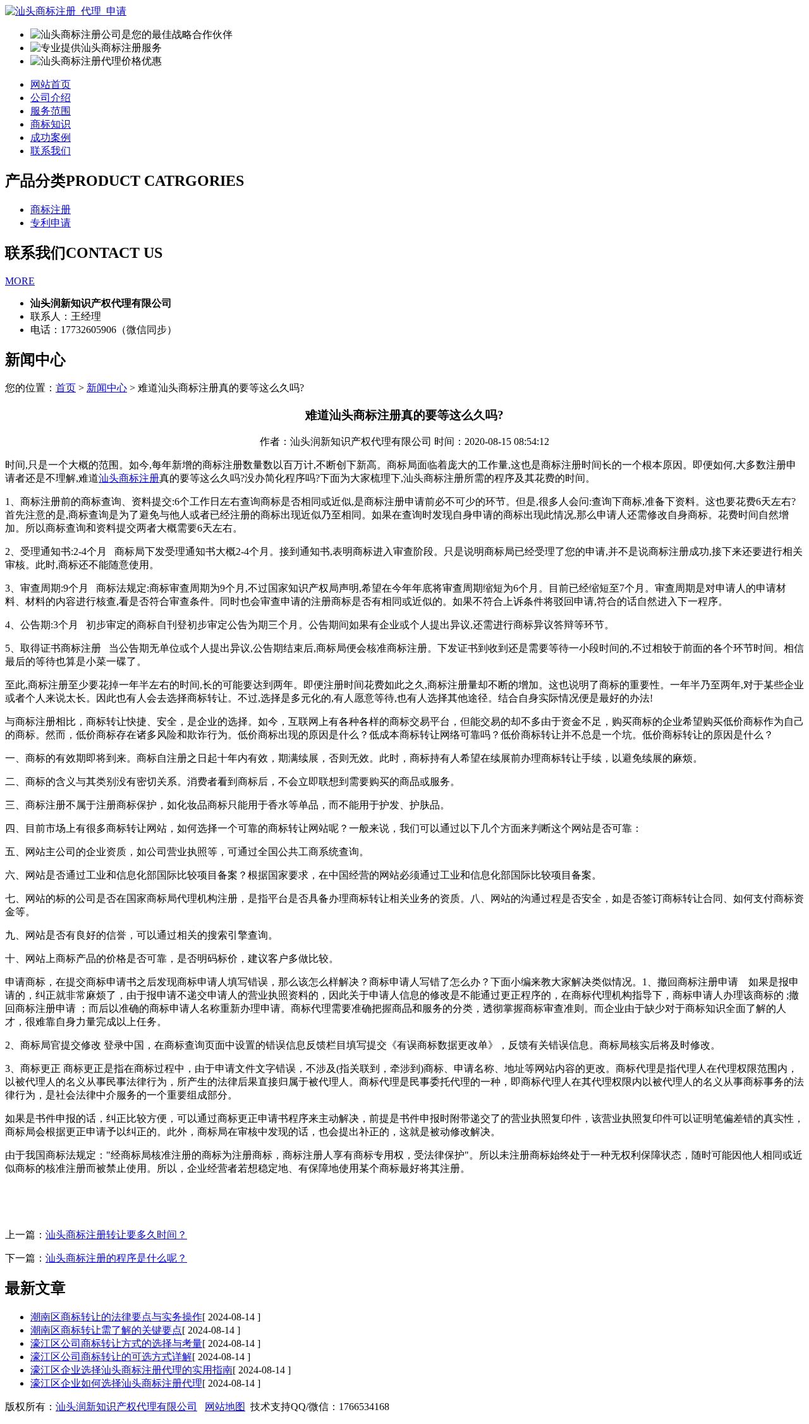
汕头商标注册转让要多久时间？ (116, 1234)
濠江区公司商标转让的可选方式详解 (111, 1356)
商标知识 (50, 124)
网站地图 (225, 1406)
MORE (20, 281)
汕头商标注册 (129, 478)
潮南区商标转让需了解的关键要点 (106, 1330)
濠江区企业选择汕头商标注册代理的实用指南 (131, 1370)
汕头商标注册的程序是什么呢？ (116, 1258)
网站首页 (50, 84)
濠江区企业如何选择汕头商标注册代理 (116, 1383)
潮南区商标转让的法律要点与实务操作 (116, 1316)
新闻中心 (107, 387)
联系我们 (50, 150)
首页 (66, 387)
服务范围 (50, 111)
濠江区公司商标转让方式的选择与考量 (116, 1343)
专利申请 (50, 222)
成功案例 (50, 137)
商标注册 (50, 209)
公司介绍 (50, 97)
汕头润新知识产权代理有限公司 (126, 1406)
